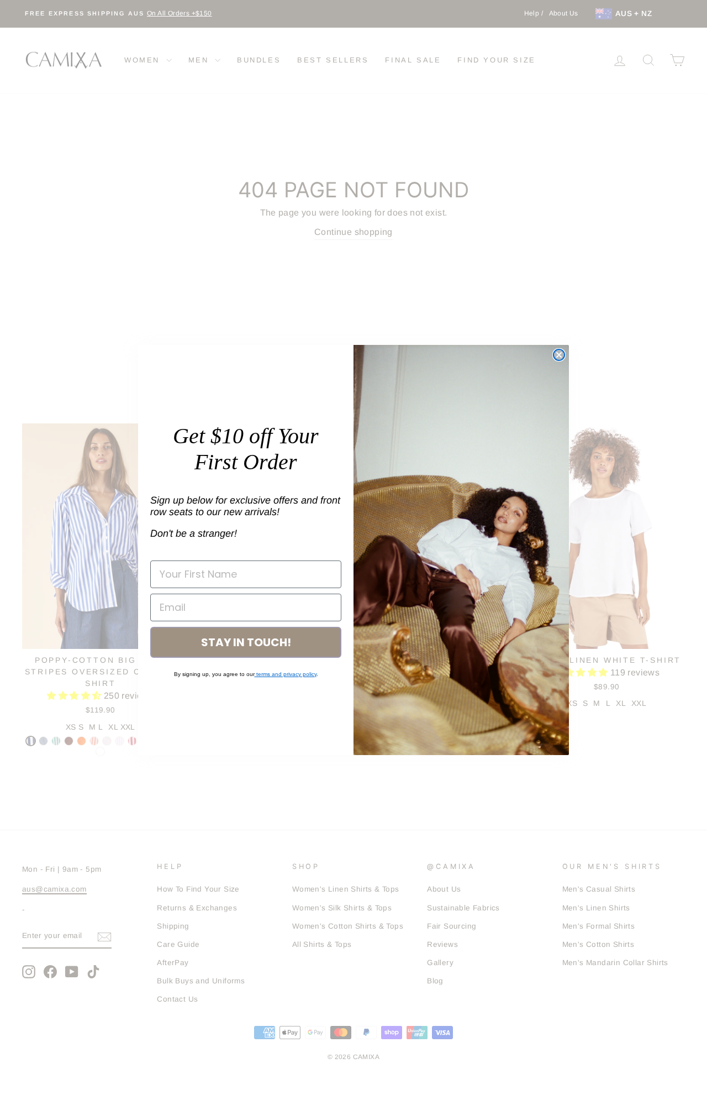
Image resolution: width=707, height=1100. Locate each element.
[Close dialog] (558, 354)
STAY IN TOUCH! (246, 642)
